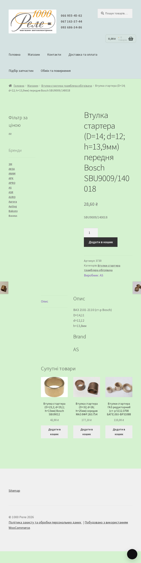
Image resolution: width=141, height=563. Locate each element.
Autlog (13, 206)
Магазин (34, 54)
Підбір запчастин (21, 71)
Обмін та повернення (56, 71)
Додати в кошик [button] (54, 432)
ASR (11, 192)
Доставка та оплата (82, 54)
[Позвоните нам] (132, 554)
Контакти (54, 54)
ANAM (12, 173)
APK (11, 178)
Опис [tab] (44, 301)
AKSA (12, 169)
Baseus (13, 215)
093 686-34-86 (71, 27)
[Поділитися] (25, 555)
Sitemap (14, 490)
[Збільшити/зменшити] (4, 555)
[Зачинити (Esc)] (35, 555)
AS (101, 275)
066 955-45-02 (71, 15)
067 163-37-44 (71, 21)
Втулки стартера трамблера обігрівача (66, 85)
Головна (14, 54)
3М (10, 164)
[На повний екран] (14, 555)
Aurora (13, 201)
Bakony (13, 211)
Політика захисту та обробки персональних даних (45, 522)
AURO (12, 197)
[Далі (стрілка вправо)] (14, 561)
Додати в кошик (101, 242)
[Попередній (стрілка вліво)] (4, 561)
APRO (12, 183)
